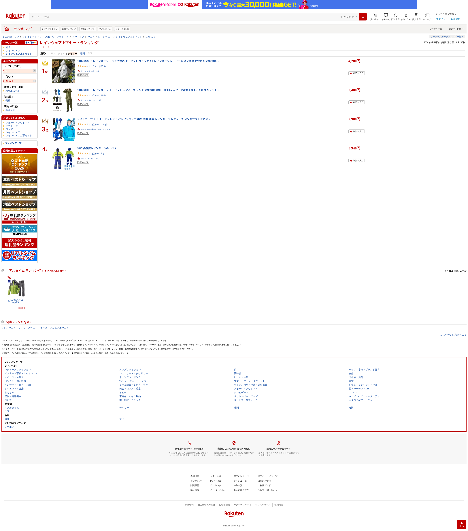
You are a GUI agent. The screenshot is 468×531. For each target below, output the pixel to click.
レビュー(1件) (96, 153)
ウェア (91, 36)
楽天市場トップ (10, 36)
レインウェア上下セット (129, 36)
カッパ (9, 81)
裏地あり (10, 110)
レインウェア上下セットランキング (69, 43)
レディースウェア (27, 328)
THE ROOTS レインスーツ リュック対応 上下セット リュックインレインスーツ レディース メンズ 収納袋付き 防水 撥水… (148, 60)
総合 (8, 47)
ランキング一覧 (13, 143)
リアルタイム (105, 29)
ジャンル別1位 (122, 29)
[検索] (363, 16)
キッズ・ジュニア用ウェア (54, 328)
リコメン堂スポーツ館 (90, 71)
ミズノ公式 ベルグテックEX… (15, 301)
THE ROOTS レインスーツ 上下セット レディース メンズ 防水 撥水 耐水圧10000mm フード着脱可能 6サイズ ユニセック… (148, 90)
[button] (386, 17)
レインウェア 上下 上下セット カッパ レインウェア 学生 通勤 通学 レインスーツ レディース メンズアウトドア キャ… (145, 119)
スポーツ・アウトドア (57, 36)
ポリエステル (12, 90)
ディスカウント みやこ (91, 158)
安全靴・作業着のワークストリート (95, 129)
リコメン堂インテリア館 (91, 100)
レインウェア (105, 36)
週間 (82, 53)
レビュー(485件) (97, 66)
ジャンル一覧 (436, 29)
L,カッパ (150, 36)
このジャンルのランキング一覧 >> (447, 36)
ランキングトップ (50, 29)
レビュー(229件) (97, 95)
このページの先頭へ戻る (453, 334)
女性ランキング (88, 29)
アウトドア (78, 36)
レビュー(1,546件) (98, 124)
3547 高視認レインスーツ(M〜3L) (96, 148)
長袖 (7, 100)
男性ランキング (69, 29)
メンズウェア (8, 328)
